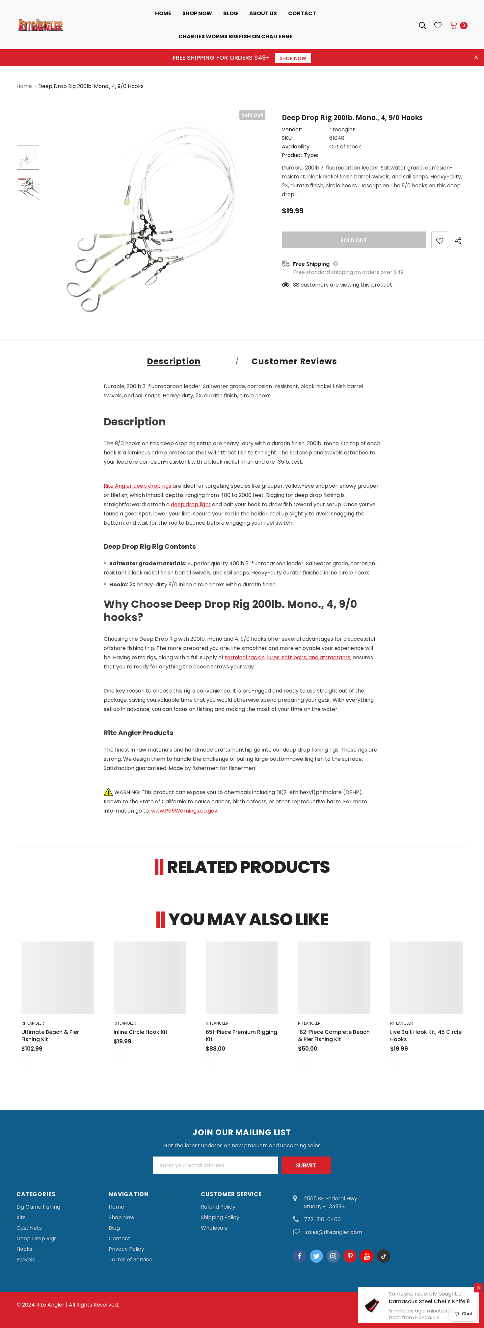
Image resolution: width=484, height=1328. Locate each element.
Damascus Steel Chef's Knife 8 (429, 1301)
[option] (156, 219)
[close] (476, 57)
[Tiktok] (383, 1256)
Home (24, 86)
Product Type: (300, 155)
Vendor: (292, 129)
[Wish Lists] (439, 240)
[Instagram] (333, 1256)
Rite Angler (50, 1305)
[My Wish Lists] (438, 25)
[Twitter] (316, 1256)
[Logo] (62, 25)
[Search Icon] (422, 25)
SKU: (287, 138)
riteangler (342, 129)
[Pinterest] (350, 1256)
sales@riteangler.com (333, 1232)
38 (296, 285)
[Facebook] (299, 1256)
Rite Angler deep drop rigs (137, 486)
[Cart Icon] (454, 25)
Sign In (401, 25)
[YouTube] (366, 1256)
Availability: (296, 146)
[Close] (478, 1287)
